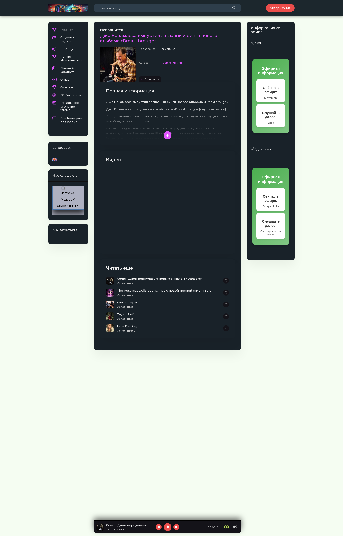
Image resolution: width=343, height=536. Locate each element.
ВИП (257, 43)
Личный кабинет (67, 70)
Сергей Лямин (172, 62)
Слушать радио (67, 39)
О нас (64, 79)
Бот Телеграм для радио (71, 120)
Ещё (63, 49)
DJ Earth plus (70, 95)
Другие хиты (262, 148)
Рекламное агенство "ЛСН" (69, 106)
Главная (66, 30)
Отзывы (66, 87)
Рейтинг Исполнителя (71, 58)
